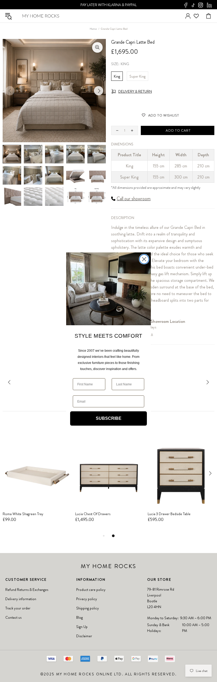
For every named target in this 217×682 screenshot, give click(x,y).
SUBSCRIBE (108, 418)
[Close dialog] (144, 259)
